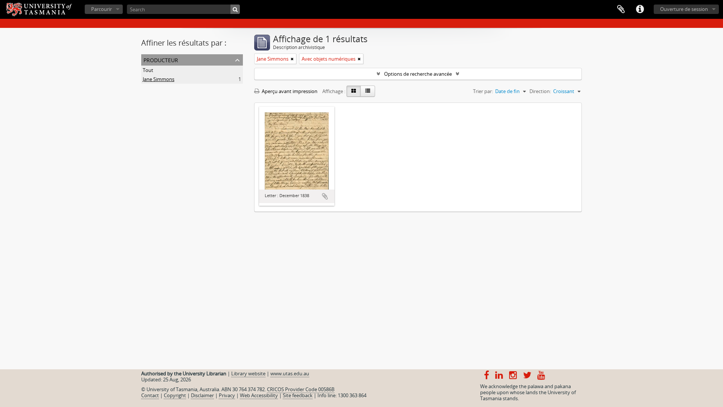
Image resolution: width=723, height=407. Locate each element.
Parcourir (101, 9)
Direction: (540, 91)
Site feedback (298, 395)
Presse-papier (621, 9)
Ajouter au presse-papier (325, 196)
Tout (148, 70)
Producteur (160, 59)
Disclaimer (202, 395)
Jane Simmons (158, 79)
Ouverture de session (684, 9)
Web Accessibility (259, 395)
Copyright (175, 395)
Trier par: (483, 91)
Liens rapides (639, 9)
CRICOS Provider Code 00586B (300, 389)
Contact (150, 395)
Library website (248, 373)
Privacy (227, 395)
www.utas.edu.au (289, 373)
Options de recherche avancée (418, 73)
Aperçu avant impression (289, 91)
